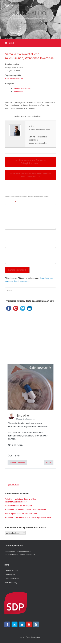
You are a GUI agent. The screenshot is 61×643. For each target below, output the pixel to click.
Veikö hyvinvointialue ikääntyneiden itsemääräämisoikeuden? (20, 500)
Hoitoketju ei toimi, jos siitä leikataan (21, 513)
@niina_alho (13, 484)
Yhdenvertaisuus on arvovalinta (18, 505)
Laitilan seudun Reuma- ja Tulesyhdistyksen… (30, 162)
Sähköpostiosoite (13, 245)
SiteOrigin (37, 637)
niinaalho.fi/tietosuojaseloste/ (22, 554)
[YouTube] (29, 624)
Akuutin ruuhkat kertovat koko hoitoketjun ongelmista (28, 517)
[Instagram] (36, 624)
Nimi (7, 234)
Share (48, 462)
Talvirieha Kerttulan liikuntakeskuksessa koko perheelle (30, 175)
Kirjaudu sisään (11, 570)
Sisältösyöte (9, 574)
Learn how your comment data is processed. (29, 279)
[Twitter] (14, 624)
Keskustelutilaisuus (22, 88)
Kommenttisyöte (11, 578)
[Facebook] (7, 624)
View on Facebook (17, 462)
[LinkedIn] (22, 624)
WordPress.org (10, 582)
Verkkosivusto (11, 256)
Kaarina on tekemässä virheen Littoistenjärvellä (25, 509)
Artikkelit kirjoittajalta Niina (39, 129)
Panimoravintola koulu (14, 78)
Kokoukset (18, 91)
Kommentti (10, 202)
